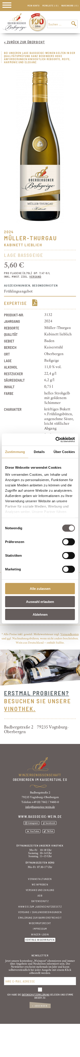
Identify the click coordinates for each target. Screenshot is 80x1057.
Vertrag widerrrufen (40, 939)
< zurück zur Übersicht (24, 42)
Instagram (33, 823)
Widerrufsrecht (40, 923)
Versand (35, 276)
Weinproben (40, 884)
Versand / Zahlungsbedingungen (40, 912)
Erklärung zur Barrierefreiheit (40, 917)
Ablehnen (40, 614)
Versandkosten (69, 634)
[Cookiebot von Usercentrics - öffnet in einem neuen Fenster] (56, 439)
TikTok (50, 831)
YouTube (34, 831)
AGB (40, 895)
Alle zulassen (40, 589)
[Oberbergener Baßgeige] (14, 30)
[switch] (68, 541)
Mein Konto (34, 5)
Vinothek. (20, 708)
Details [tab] (39, 452)
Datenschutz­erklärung (35, 994)
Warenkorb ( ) (69, 5)
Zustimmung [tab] (15, 452)
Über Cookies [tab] (64, 452)
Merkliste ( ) (50, 5)
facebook (50, 823)
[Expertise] (34, 305)
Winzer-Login (40, 934)
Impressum (40, 928)
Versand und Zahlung (40, 890)
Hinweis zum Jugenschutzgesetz (40, 906)
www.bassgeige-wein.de (40, 816)
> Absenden (40, 1005)
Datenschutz (39, 901)
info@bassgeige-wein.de (40, 807)
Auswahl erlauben (40, 601)
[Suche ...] (73, 23)
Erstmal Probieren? (36, 692)
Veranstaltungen (40, 878)
